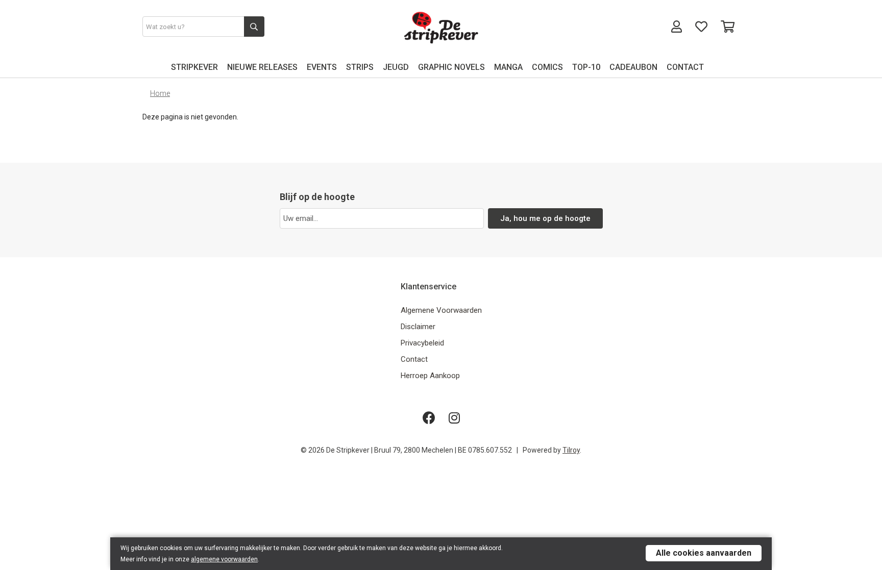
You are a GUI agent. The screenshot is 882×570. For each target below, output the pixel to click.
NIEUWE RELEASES (262, 67)
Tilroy (571, 450)
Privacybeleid (422, 343)
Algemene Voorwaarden (441, 310)
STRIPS (360, 67)
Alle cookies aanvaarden (703, 553)
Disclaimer (418, 326)
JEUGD (396, 67)
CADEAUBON (633, 67)
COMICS (547, 67)
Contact (414, 359)
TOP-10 (586, 67)
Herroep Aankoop (430, 375)
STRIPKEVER (194, 67)
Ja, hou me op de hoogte (545, 218)
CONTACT (685, 67)
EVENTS (322, 67)
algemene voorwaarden (224, 559)
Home (160, 93)
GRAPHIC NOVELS (451, 67)
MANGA (508, 67)
